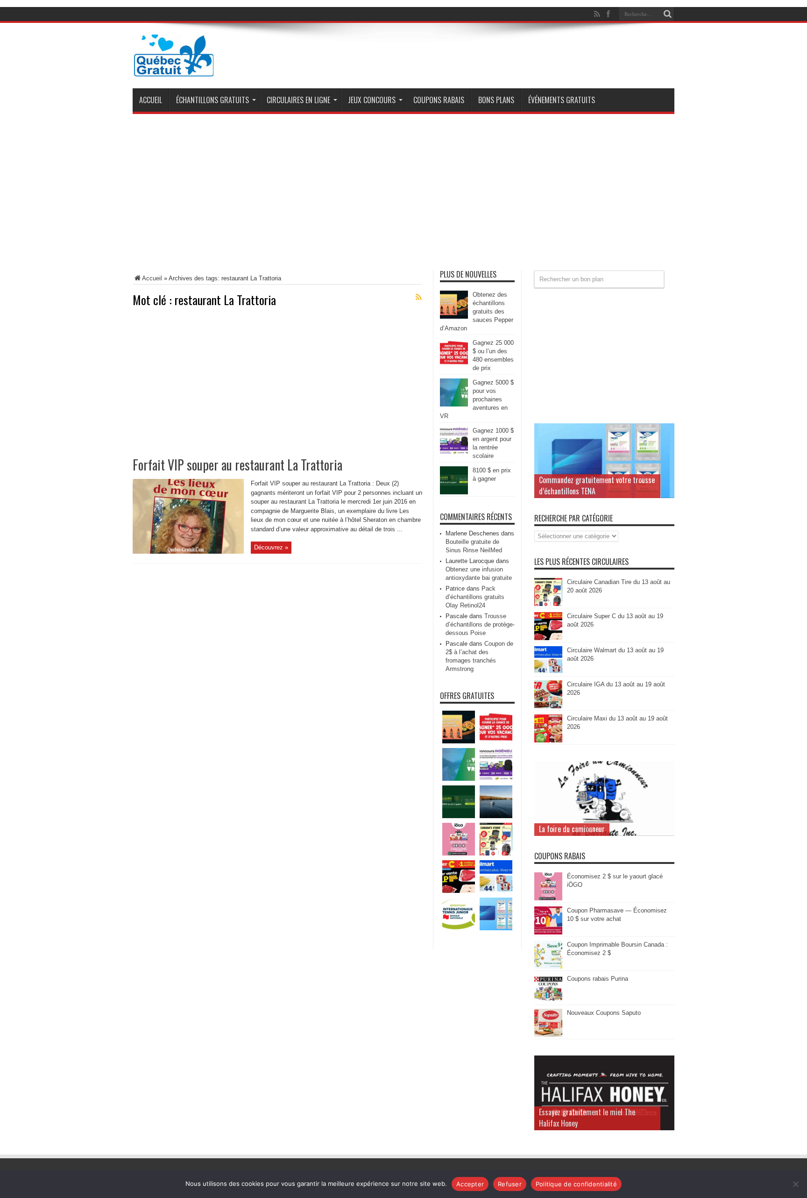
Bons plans (496, 100)
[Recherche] (667, 14)
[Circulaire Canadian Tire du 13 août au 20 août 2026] (548, 603)
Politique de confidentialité (576, 1184)
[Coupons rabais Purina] (548, 1000)
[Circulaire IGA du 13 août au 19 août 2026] (548, 706)
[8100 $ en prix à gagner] (454, 492)
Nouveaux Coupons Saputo (604, 1012)
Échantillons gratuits (212, 100)
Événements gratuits (561, 100)
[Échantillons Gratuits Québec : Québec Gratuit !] (174, 69)
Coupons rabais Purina (597, 978)
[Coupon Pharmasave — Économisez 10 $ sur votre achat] (548, 932)
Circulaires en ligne (298, 100)
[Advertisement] (403, 195)
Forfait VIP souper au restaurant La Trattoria (237, 464)
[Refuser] (795, 1184)
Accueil (150, 100)
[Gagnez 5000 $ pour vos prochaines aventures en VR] (454, 404)
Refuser (510, 1184)
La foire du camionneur (572, 828)
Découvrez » (271, 547)
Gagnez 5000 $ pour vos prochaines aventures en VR (477, 399)
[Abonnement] (418, 297)
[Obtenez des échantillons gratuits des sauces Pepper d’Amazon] (454, 316)
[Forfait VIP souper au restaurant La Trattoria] (188, 551)
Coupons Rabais (438, 100)
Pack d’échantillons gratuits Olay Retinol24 (475, 597)
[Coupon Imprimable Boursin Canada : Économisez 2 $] (548, 966)
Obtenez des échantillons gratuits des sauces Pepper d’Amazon (476, 311)
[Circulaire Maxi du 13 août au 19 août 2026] (548, 740)
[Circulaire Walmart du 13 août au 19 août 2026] (548, 672)
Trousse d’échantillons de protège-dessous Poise (480, 624)
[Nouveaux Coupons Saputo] (548, 1034)
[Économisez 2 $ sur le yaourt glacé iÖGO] (548, 898)
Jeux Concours (372, 100)
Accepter (470, 1184)
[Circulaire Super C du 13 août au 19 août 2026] (548, 638)
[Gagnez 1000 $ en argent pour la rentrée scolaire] (454, 452)
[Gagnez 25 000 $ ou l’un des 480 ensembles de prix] (454, 364)
